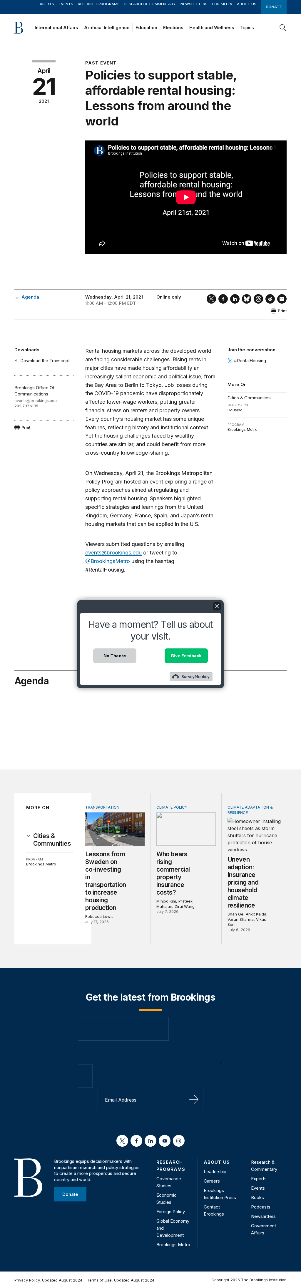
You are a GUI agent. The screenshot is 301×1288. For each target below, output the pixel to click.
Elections (173, 27)
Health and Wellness (211, 27)
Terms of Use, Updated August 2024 (120, 1280)
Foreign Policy (170, 1211)
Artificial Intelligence (107, 27)
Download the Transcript (45, 360)
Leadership (215, 1171)
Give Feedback (186, 656)
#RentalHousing (250, 360)
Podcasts (260, 1207)
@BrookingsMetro (107, 561)
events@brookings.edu (35, 400)
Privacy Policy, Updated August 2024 (48, 1280)
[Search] (283, 27)
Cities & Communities (249, 397)
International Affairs (56, 27)
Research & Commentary (150, 3)
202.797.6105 (26, 405)
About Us (246, 3)
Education (146, 27)
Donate (274, 6)
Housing (235, 410)
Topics (247, 27)
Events (66, 3)
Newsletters (194, 3)
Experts (46, 3)
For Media (222, 3)
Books (257, 1197)
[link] (53, 839)
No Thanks (114, 656)
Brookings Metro (242, 429)
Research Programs (99, 3)
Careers (212, 1181)
